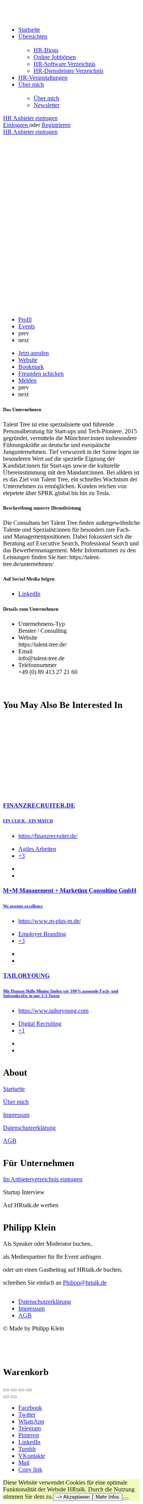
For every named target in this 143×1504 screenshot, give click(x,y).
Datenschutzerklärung (29, 1127)
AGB (9, 1140)
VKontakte (31, 1456)
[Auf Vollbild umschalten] (21, 1390)
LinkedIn (29, 1442)
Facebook (30, 1407)
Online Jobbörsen (55, 57)
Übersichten (32, 36)
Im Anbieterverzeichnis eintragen (42, 1179)
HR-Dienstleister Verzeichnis (68, 71)
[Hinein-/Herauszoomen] (29, 1390)
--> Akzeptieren (73, 1497)
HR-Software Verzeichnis (64, 64)
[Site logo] (50, 16)
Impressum (16, 1115)
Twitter (26, 1414)
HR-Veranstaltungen (42, 77)
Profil (25, 319)
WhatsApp (31, 1421)
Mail (23, 1462)
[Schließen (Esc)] (6, 1390)
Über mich (31, 84)
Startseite (29, 29)
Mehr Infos (107, 1497)
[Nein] (125, 1499)
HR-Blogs (46, 50)
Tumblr (27, 1449)
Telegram (29, 1428)
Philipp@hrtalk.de (85, 1282)
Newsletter (46, 105)
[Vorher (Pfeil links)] (6, 1397)
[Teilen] (14, 1390)
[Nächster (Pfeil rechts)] (14, 1397)
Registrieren (56, 125)
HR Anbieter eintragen (30, 118)
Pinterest (28, 1435)
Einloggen (16, 125)
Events (26, 326)
